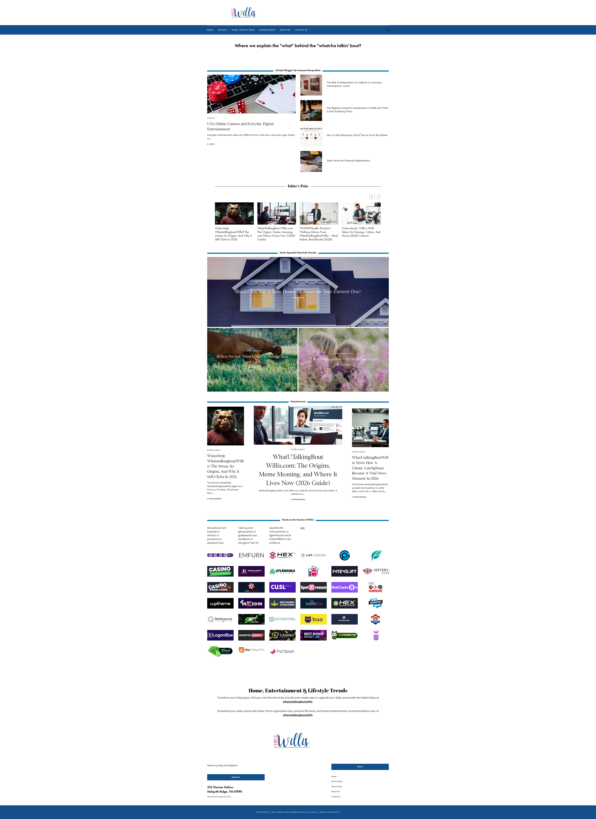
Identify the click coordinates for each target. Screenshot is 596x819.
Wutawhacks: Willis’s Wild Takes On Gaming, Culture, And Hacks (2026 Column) (361, 231)
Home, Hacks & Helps (298, 285)
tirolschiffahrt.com (280, 539)
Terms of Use (336, 786)
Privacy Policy (337, 781)
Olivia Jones (344, 365)
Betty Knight (299, 298)
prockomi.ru (214, 539)
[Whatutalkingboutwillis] (243, 12)
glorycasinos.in (247, 531)
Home (333, 776)
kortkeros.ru (245, 539)
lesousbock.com (216, 528)
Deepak (253, 367)
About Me (335, 791)
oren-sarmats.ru (279, 531)
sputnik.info (276, 528)
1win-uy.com (245, 528)
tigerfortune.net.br (280, 535)
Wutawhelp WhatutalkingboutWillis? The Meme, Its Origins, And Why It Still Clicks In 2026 (233, 233)
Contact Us (336, 796)
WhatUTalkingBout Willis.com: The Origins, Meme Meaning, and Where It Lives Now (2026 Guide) (276, 233)
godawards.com (247, 535)
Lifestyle (211, 118)
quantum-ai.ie (215, 542)
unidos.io (274, 542)
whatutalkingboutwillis (297, 701)
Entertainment (214, 450)
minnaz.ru (213, 535)
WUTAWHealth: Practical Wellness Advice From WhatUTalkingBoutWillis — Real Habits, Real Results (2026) (319, 233)
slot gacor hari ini (248, 542)
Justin (212, 144)
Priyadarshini (215, 499)
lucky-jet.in (213, 531)
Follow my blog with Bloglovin (222, 765)
